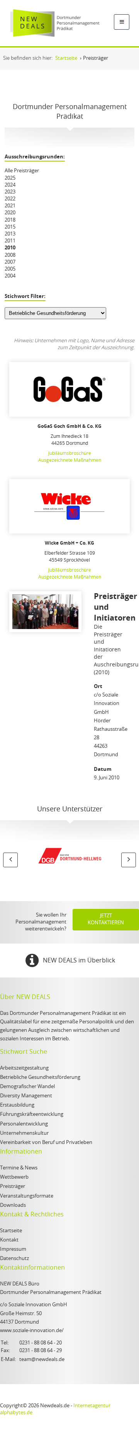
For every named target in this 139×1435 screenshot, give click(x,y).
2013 (10, 234)
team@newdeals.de (41, 1359)
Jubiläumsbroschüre (69, 453)
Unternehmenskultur (24, 1133)
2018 (10, 220)
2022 (10, 199)
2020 (10, 212)
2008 (10, 255)
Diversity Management (26, 1096)
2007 (10, 262)
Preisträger (12, 1186)
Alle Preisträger (22, 170)
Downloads (13, 1205)
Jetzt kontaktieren (106, 919)
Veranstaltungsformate (26, 1196)
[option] (69, 857)
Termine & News (18, 1168)
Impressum (13, 1249)
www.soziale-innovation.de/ (32, 1330)
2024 (10, 185)
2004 (10, 276)
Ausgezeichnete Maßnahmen (69, 460)
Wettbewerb (14, 1177)
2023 (10, 192)
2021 (10, 206)
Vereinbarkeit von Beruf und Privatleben (46, 1142)
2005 (10, 269)
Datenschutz (14, 1258)
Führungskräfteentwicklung (31, 1114)
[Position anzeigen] (69, 389)
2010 (10, 248)
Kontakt (9, 1240)
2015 (10, 227)
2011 (10, 241)
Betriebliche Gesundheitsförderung (40, 1077)
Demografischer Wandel (27, 1086)
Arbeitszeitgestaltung (24, 1068)
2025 (10, 178)
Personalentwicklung (24, 1124)
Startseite (11, 1230)
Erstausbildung (17, 1105)
